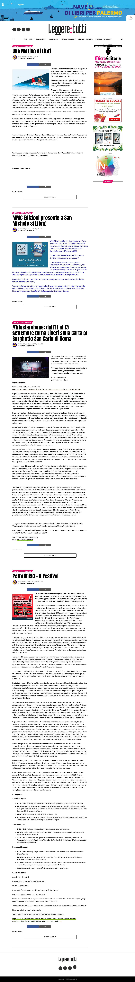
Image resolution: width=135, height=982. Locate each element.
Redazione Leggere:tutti (27, 58)
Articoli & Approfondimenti (103, 39)
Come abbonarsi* (41, 39)
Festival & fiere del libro (68, 39)
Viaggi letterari (53, 39)
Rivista (31, 39)
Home (25, 39)
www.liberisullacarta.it (30, 537)
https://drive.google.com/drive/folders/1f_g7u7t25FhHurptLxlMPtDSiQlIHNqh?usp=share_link (46, 389)
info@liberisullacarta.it (25, 540)
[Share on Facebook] (33, 64)
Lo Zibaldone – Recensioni (85, 39)
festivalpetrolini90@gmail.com (53, 914)
